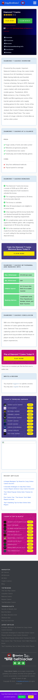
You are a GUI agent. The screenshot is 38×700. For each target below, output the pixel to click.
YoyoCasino (12, 408)
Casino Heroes (13, 430)
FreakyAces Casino (14, 417)
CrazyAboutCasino (22, 681)
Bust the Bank (12, 525)
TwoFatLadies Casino (9, 602)
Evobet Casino (13, 421)
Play (30, 404)
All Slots (4, 578)
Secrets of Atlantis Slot (17, 522)
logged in (16, 384)
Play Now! (10, 21)
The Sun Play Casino (9, 591)
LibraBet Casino (13, 414)
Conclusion (9, 49)
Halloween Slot (13, 551)
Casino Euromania (14, 427)
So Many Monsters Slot (16, 528)
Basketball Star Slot (15, 538)
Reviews (8, 52)
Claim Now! (19, 253)
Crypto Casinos (7, 581)
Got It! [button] (30, 696)
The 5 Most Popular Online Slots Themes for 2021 (18, 493)
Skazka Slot (12, 544)
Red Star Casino (13, 433)
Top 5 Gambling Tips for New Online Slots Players (17, 504)
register (16, 387)
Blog (3, 584)
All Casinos (5, 572)
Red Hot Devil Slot (14, 535)
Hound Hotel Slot (14, 541)
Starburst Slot (13, 531)
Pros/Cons (9, 40)
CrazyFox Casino (7, 593)
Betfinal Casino (13, 411)
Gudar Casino (12, 424)
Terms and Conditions (10, 25)
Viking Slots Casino (15, 405)
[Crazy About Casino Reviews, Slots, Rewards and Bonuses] (10, 3)
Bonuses (8, 43)
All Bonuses (5, 575)
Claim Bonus (25, 21)
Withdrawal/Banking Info (14, 46)
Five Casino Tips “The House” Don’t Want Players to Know (17, 498)
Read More (21, 696)
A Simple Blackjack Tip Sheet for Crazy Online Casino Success (18, 482)
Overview (8, 37)
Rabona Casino (7, 596)
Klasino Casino (6, 599)
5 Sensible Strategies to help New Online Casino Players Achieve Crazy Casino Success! (19, 488)
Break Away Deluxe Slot (16, 547)
